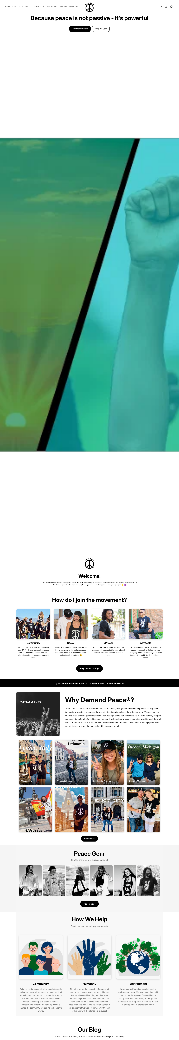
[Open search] (161, 6)
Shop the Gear (101, 29)
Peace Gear (89, 838)
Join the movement (80, 29)
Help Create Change (89, 668)
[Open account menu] (166, 6)
